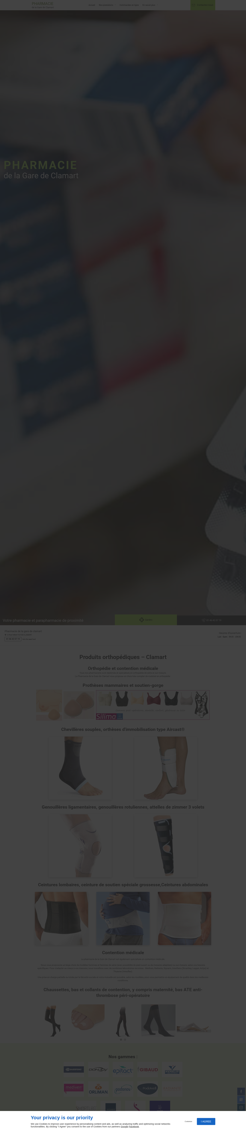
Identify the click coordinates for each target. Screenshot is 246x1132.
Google (124, 1126)
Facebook (134, 1126)
